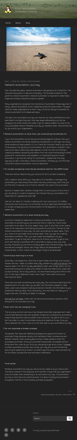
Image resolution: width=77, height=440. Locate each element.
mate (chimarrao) (60, 263)
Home (8, 23)
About (18, 23)
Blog (28, 23)
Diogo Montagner (25, 9)
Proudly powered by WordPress (46, 430)
